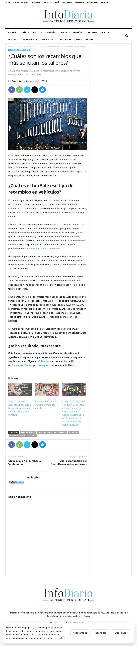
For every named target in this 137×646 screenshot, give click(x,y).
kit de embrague (59, 432)
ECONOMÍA (50, 32)
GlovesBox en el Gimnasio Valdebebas (24, 462)
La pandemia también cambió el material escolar (46, 404)
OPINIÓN (77, 32)
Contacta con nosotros (87, 2)
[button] (126, 36)
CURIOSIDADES (64, 39)
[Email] (34, 89)
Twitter (28, 365)
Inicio (10, 46)
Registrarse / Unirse (42, 2)
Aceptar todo (80, 632)
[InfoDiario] (68, 16)
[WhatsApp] (19, 89)
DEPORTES (37, 32)
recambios (73, 432)
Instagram (43, 365)
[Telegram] (42, 89)
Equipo (104, 2)
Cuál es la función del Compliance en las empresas (69, 462)
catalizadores (44, 432)
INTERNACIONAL (30, 39)
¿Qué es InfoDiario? (63, 2)
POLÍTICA (25, 32)
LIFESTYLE (92, 32)
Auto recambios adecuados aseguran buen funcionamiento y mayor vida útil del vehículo (19, 408)
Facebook (17, 365)
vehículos (32, 435)
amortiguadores (28, 432)
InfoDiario (42, 361)
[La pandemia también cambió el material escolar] (47, 389)
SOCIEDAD (12, 32)
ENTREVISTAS (14, 39)
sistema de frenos (17, 435)
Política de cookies (56, 638)
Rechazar (100, 632)
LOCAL (103, 32)
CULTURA (63, 32)
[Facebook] (11, 89)
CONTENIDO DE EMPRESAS (26, 46)
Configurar (121, 632)
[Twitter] (27, 89)
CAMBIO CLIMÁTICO (84, 39)
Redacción (16, 81)
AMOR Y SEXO (48, 39)
